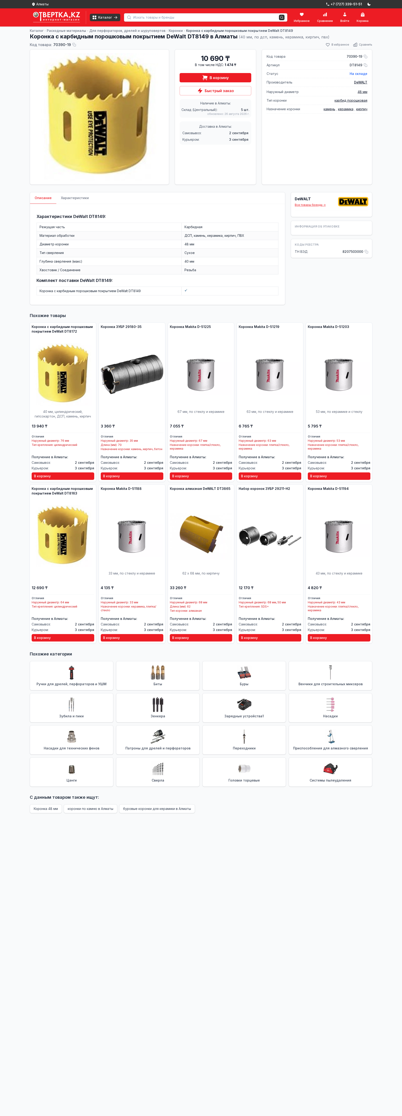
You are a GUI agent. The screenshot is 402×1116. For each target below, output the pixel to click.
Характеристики (75, 198)
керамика (345, 109)
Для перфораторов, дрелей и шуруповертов (127, 31)
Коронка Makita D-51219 (259, 327)
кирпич (361, 109)
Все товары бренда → (310, 205)
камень (329, 109)
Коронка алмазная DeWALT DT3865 (200, 489)
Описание (43, 198)
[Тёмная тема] (369, 4)
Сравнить (365, 44)
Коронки (176, 31)
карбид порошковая (351, 100)
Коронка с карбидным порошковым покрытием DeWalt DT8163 (62, 491)
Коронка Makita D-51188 (121, 489)
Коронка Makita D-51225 (190, 327)
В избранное (340, 44)
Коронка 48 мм (46, 809)
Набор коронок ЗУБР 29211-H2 (264, 489)
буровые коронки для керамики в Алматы (157, 809)
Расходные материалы (66, 31)
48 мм (362, 92)
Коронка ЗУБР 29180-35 (121, 327)
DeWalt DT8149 (89, 216)
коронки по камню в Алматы (90, 809)
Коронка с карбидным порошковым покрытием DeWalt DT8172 (62, 329)
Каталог (37, 31)
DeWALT (360, 82)
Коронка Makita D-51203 (328, 327)
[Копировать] (74, 45)
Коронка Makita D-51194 (328, 489)
